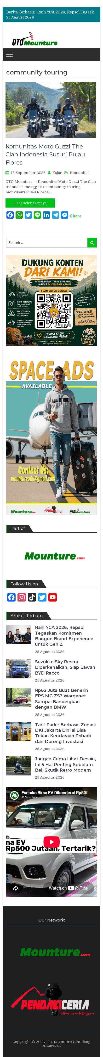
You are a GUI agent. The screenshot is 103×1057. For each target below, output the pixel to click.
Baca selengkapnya (30, 203)
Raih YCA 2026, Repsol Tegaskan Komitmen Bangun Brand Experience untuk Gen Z (64, 636)
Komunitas (79, 173)
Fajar (57, 173)
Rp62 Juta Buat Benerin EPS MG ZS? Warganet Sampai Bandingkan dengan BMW (61, 699)
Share (75, 216)
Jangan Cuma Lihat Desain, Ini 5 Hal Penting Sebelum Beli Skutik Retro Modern (65, 764)
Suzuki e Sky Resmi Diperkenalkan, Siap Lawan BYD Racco (65, 667)
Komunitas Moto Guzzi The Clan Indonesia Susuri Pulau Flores (45, 154)
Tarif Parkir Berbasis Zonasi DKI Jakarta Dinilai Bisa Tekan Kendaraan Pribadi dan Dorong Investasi (65, 733)
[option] (67, 12)
